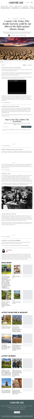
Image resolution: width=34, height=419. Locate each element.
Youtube (17, 407)
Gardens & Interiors (17, 6)
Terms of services (11, 129)
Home (9, 18)
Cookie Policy (30, 405)
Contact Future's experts (9, 405)
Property (11, 6)
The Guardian (7, 145)
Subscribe (27, 2)
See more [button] (13, 162)
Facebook (13, 407)
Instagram (9, 407)
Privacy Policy (24, 405)
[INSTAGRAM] (7, 251)
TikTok (25, 407)
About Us (2, 405)
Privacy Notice (24, 129)
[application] (17, 87)
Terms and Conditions (18, 405)
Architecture (25, 6)
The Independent (7, 102)
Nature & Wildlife (22, 18)
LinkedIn (22, 407)
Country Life (7, 169)
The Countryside (15, 18)
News (25, 35)
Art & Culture (5, 6)
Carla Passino (13, 35)
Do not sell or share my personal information (17, 409)
